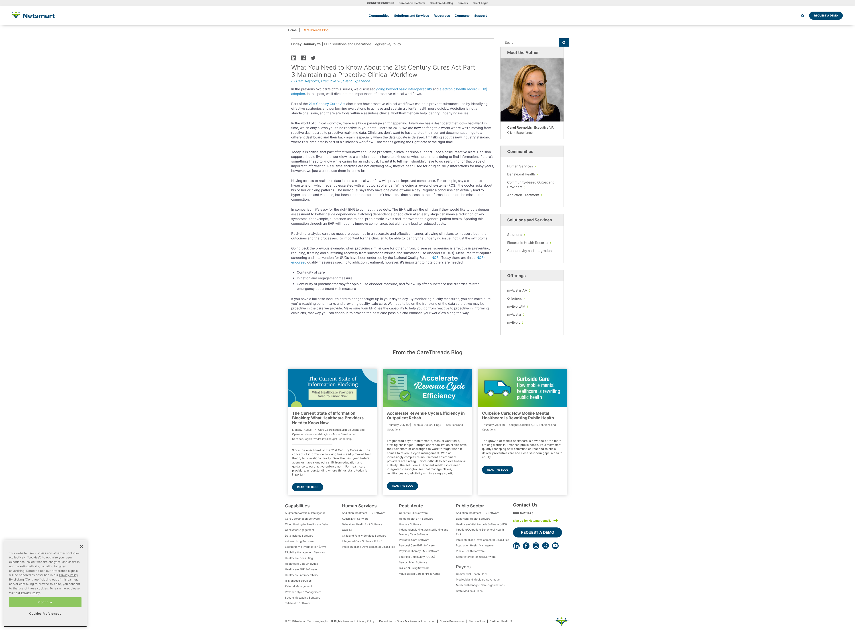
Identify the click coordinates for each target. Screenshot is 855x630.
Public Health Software (470, 551)
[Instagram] (536, 545)
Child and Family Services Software (364, 535)
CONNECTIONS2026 (380, 3)
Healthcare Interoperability (301, 575)
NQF (435, 257)
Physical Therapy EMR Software (419, 551)
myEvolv (513, 322)
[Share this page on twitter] (313, 58)
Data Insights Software (299, 535)
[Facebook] (526, 545)
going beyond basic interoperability (404, 89)
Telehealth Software (297, 603)
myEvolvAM (516, 306)
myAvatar (514, 314)
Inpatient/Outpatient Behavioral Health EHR (480, 532)
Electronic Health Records (527, 243)
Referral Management (298, 586)
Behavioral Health (521, 174)
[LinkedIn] (516, 545)
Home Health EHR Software (416, 518)
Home (292, 30)
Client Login (480, 3)
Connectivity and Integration (529, 251)
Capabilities (297, 506)
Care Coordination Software (302, 518)
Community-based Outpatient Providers (530, 184)
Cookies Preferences (45, 613)
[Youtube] (555, 545)
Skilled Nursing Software (414, 568)
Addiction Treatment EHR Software (363, 513)
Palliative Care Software (414, 539)
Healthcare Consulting (299, 558)
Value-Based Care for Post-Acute (419, 573)
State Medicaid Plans (469, 591)
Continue (45, 602)
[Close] (81, 547)
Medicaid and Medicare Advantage (478, 579)
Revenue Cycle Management (303, 592)
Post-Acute (411, 506)
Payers (463, 566)
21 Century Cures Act (327, 104)
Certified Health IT (501, 621)
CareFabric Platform (412, 3)
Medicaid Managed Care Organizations (480, 585)
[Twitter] (545, 545)
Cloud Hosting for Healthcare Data (306, 524)
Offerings (514, 298)
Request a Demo (826, 15)
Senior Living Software (413, 562)
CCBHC (347, 529)
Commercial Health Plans (471, 574)
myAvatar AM (517, 290)
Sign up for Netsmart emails (532, 520)
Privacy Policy (366, 621)
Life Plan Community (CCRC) (417, 556)
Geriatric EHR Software (413, 513)
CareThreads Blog (441, 3)
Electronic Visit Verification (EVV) (305, 546)
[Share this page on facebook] (303, 58)
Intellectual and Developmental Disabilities (368, 546)
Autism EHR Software (355, 518)
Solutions (514, 235)
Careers (463, 3)
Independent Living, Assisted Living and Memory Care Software (423, 532)
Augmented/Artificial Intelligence (305, 513)
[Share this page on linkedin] (293, 58)
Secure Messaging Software (302, 597)
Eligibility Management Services (305, 552)
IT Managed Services (298, 580)
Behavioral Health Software (473, 518)
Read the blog (307, 487)
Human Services (520, 166)
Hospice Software (410, 524)
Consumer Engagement (299, 529)
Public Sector (470, 506)
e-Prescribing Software (299, 541)
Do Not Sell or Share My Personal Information (407, 621)
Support (480, 15)
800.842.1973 (523, 513)
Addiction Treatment (523, 195)
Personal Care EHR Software (417, 545)
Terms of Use (477, 621)
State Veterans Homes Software (476, 556)
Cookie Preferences (452, 621)
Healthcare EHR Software (301, 569)
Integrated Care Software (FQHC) (362, 541)
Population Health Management (475, 545)
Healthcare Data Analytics (301, 563)
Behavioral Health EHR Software (362, 524)
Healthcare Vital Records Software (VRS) (481, 524)
